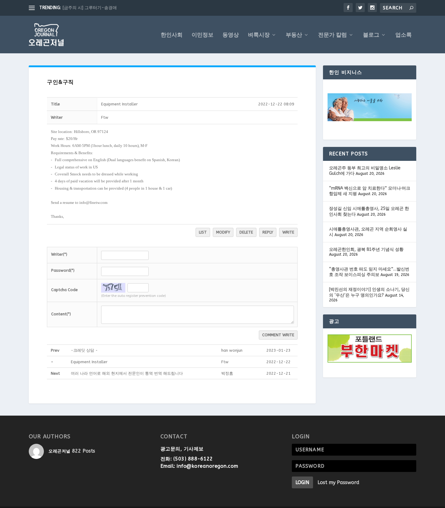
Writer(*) (59, 254)
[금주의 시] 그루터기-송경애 (90, 7)
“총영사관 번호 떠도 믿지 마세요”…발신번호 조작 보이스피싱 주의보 (369, 272)
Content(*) (61, 314)
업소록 (403, 35)
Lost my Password (338, 482)
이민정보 (202, 35)
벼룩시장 (259, 35)
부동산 (294, 35)
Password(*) (62, 270)
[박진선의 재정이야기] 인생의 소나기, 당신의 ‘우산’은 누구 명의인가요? (369, 292)
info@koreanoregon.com (207, 466)
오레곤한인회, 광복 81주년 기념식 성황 (366, 249)
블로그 (371, 35)
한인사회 (172, 35)
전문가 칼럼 (332, 35)
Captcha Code (64, 289)
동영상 (230, 35)
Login (302, 482)
